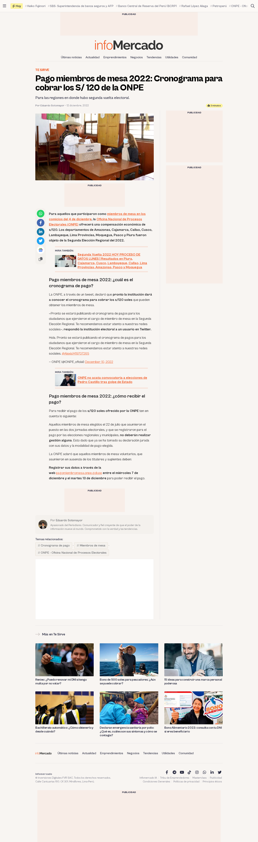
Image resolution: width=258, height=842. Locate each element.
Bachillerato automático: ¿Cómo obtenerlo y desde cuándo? (64, 729)
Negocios (136, 57)
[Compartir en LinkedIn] (40, 232)
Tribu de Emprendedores (174, 777)
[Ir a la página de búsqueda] (252, 6)
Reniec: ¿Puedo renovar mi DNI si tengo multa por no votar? (61, 681)
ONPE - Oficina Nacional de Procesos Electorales (74, 552)
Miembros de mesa (92, 545)
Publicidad (216, 777)
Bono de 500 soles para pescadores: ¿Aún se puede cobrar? (128, 681)
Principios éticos (212, 781)
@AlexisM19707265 (75, 354)
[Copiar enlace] (40, 259)
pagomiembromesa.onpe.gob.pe (79, 473)
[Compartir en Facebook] (40, 222)
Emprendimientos (115, 57)
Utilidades (171, 57)
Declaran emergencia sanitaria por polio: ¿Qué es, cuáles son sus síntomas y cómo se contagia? (128, 731)
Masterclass (199, 777)
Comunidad (189, 57)
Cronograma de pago (55, 545)
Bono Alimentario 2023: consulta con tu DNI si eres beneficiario (193, 729)
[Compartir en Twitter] (40, 241)
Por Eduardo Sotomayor (49, 105)
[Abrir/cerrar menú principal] (4, 6)
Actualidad (93, 57)
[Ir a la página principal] (129, 45)
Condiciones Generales (156, 781)
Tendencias (154, 57)
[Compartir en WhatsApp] (40, 213)
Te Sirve (42, 70)
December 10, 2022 (99, 362)
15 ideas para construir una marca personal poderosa (193, 681)
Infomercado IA (148, 777)
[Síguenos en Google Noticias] (40, 250)
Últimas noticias (71, 57)
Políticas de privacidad (186, 781)
